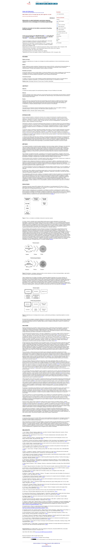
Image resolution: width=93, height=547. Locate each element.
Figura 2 (51, 239)
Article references (61, 26)
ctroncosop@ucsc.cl (35, 537)
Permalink (59, 42)
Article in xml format (61, 24)
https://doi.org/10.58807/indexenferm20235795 (43, 531)
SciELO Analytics (61, 21)
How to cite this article (62, 28)
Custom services (61, 14)
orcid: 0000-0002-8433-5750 (38, 35)
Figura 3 (64, 284)
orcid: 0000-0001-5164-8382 (40, 38)
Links (42, 433)
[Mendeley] (57, 39)
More (59, 39)
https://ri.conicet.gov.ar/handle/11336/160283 (30, 504)
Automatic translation (61, 31)
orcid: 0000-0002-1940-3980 (28, 36)
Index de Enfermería (28, 11)
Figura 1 (52, 193)
